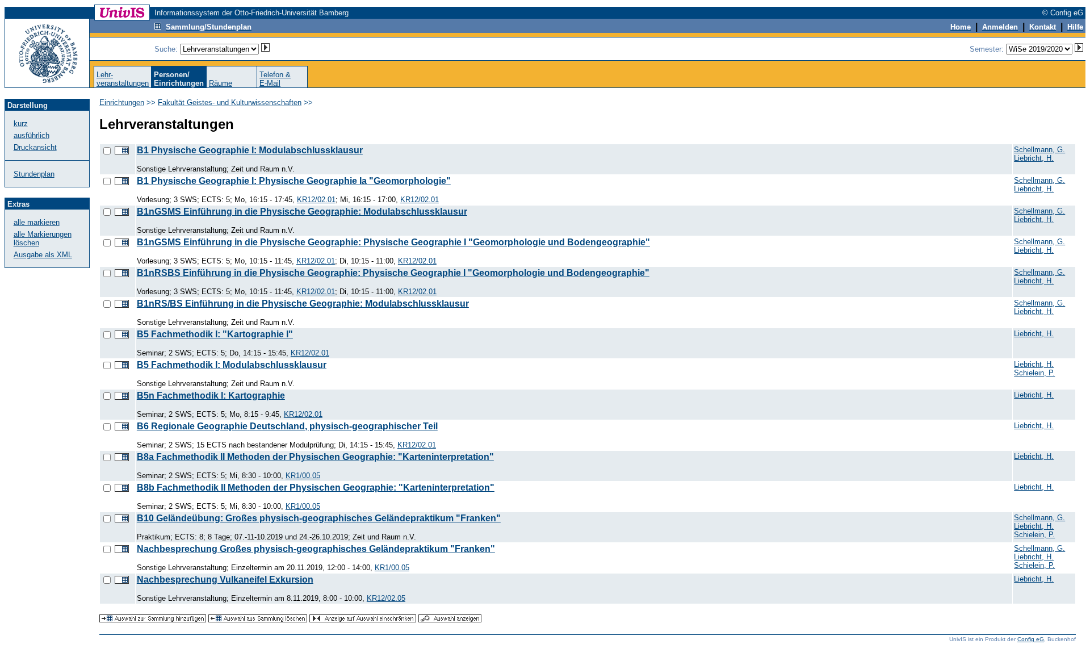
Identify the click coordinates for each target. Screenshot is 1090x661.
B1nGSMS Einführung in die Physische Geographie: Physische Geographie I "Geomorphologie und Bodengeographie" (393, 242)
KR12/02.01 (316, 199)
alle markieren (37, 222)
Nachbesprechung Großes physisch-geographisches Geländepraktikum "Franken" (316, 549)
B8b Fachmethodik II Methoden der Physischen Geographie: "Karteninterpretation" (315, 487)
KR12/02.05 (386, 598)
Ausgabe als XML (43, 254)
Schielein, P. (1034, 373)
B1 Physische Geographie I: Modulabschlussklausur (250, 150)
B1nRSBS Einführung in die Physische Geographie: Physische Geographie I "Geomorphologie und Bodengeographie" (393, 273)
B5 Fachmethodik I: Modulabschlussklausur (231, 365)
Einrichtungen (121, 102)
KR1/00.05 (303, 475)
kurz (21, 123)
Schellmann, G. (1039, 149)
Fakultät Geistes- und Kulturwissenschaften (229, 102)
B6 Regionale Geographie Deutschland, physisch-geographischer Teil (287, 426)
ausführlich (31, 135)
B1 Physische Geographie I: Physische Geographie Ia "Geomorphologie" (294, 181)
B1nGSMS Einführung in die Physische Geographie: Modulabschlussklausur (302, 211)
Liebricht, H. (1034, 158)
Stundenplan (34, 174)
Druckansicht (35, 147)
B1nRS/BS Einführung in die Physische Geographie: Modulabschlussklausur (303, 303)
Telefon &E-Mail (275, 78)
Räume (220, 83)
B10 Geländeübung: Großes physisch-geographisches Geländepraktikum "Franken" (319, 518)
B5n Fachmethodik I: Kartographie (211, 395)
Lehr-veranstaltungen (123, 78)
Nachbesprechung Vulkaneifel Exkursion (225, 579)
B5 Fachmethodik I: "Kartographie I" (215, 334)
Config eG (1030, 639)
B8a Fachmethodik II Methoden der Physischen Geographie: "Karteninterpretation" (315, 457)
